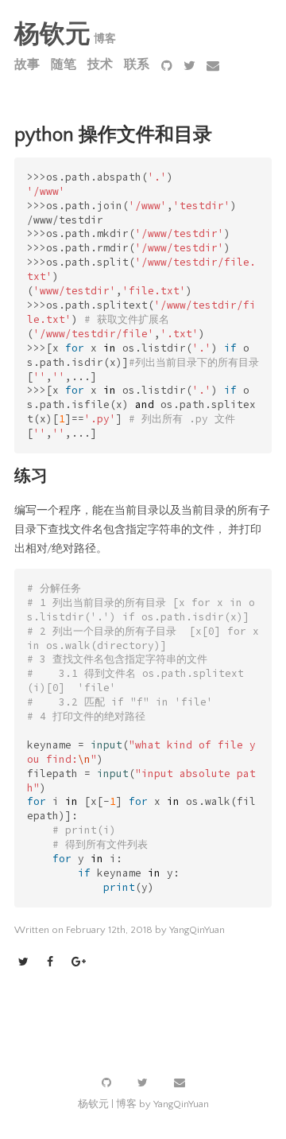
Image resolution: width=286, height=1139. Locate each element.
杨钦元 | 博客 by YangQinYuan (143, 1104)
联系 (136, 64)
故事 (27, 64)
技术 (100, 64)
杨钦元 (52, 35)
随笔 (63, 64)
